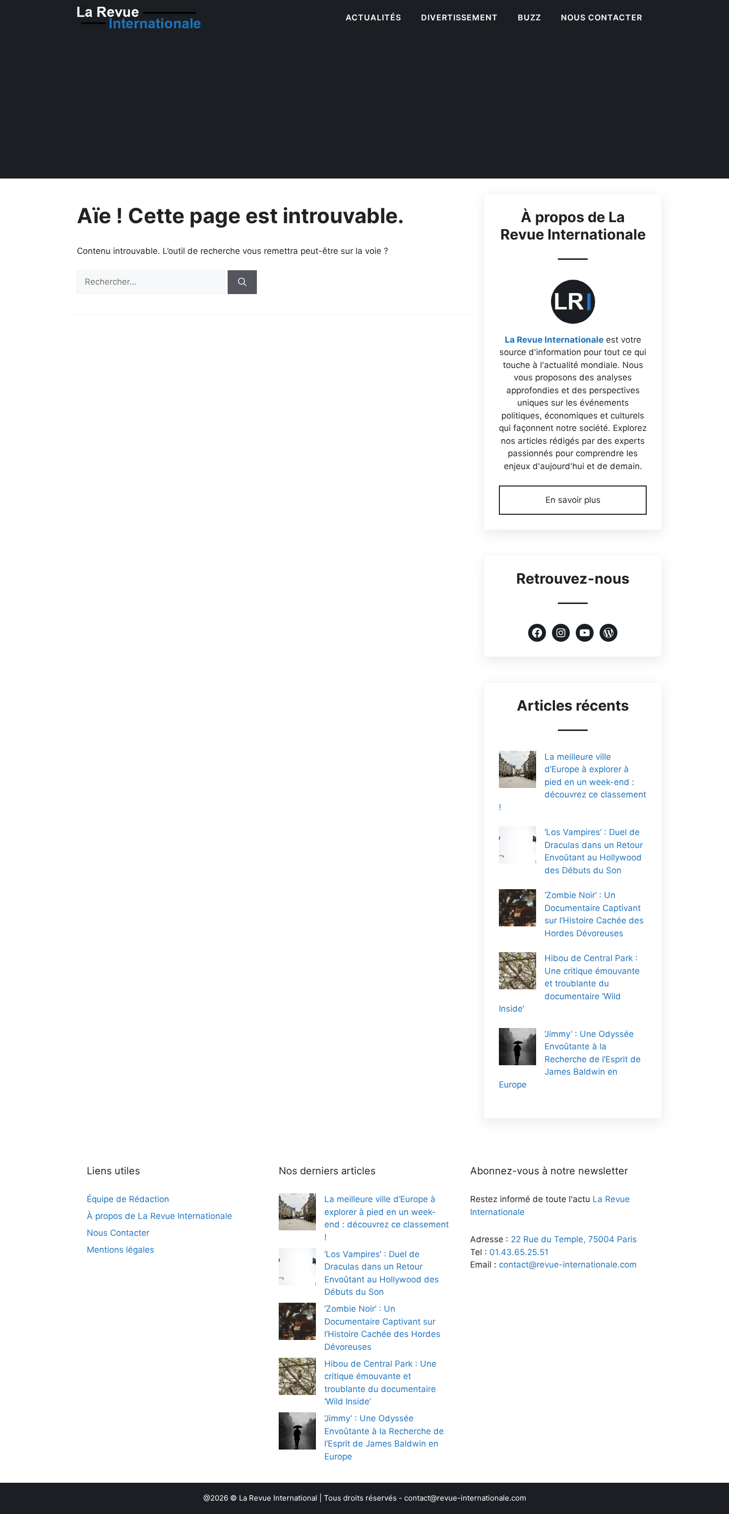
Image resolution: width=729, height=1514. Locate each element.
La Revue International (278, 1498)
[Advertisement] (364, 109)
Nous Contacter (601, 17)
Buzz (529, 17)
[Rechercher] (242, 282)
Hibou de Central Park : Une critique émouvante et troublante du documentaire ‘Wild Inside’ (569, 983)
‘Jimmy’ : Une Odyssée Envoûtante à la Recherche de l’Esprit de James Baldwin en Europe (570, 1059)
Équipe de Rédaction (128, 1199)
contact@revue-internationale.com (568, 1265)
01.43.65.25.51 (518, 1252)
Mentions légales (120, 1250)
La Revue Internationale (554, 340)
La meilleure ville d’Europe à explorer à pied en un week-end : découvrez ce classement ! (572, 782)
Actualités (373, 17)
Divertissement (459, 17)
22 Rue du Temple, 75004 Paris (574, 1239)
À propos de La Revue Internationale (159, 1216)
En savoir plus (573, 500)
